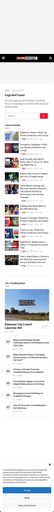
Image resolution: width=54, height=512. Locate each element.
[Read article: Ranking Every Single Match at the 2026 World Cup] (12, 210)
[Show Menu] (3, 58)
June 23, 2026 (33, 139)
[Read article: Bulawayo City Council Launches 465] (27, 305)
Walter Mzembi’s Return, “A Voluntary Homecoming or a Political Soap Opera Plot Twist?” (30, 357)
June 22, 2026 (33, 180)
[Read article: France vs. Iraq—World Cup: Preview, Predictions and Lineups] (12, 233)
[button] (49, 464)
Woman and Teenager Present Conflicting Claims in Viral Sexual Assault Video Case (31, 343)
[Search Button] (50, 58)
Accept (27, 490)
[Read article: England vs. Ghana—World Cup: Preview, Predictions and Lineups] (12, 136)
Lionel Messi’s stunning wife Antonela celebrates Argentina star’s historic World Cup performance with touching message (33, 191)
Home (7, 90)
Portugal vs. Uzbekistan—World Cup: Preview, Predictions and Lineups (33, 147)
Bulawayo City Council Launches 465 (18, 326)
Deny (27, 498)
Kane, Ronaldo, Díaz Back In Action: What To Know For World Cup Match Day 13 (34, 162)
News (24, 139)
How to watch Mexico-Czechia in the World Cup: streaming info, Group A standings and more (34, 259)
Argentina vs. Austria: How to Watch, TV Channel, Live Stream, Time (34, 245)
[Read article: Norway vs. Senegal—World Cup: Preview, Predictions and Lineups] (12, 222)
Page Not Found (18, 90)
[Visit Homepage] (27, 58)
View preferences (27, 505)
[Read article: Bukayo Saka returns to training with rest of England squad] (12, 177)
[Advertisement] (27, 27)
